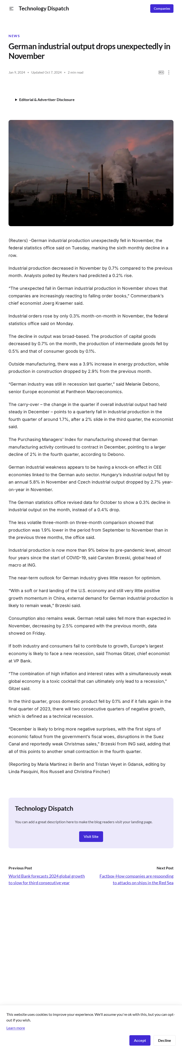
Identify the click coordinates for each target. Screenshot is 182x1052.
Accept (140, 1040)
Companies (162, 8)
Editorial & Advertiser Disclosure (47, 99)
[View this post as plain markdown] (161, 72)
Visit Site (91, 836)
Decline (164, 1040)
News (14, 36)
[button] (11, 8)
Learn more (15, 1028)
